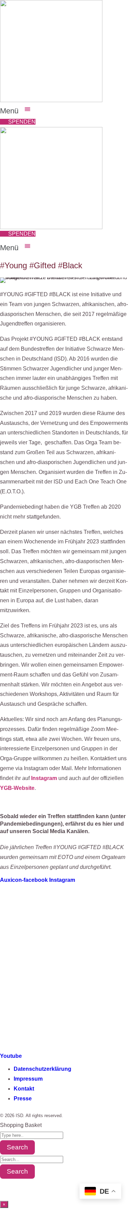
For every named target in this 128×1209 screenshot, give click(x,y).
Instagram (44, 778)
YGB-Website (17, 788)
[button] (64, 109)
